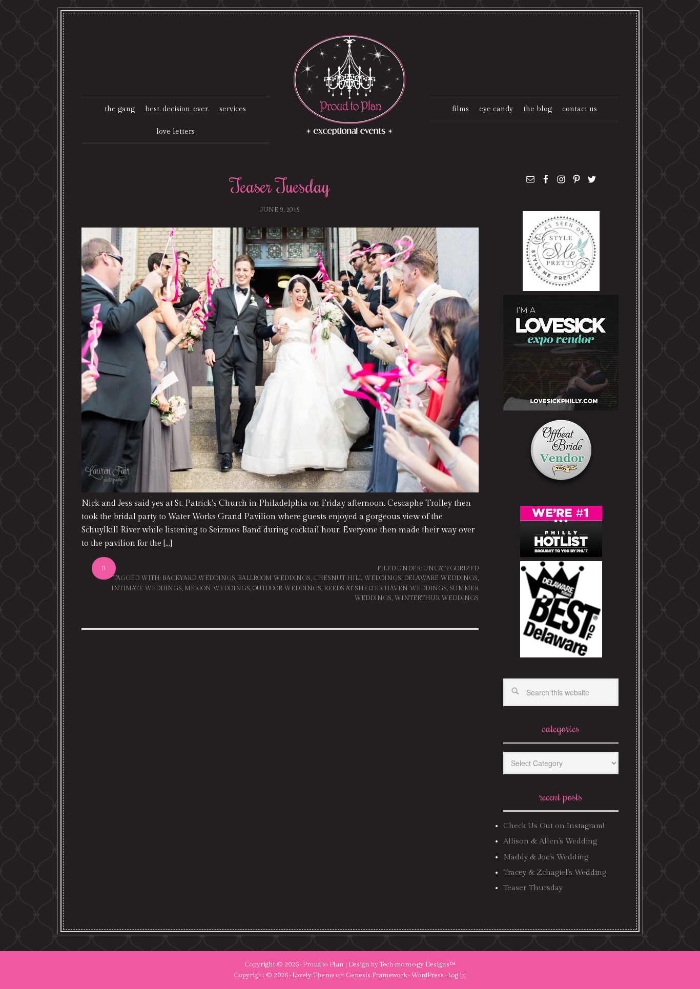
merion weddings (217, 588)
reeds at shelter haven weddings (385, 588)
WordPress (427, 975)
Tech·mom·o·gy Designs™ (418, 964)
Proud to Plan (323, 964)
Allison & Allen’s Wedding (550, 841)
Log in (457, 975)
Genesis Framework (376, 975)
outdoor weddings (287, 588)
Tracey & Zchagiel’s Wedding (554, 872)
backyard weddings (198, 578)
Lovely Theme (313, 975)
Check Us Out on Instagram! (553, 825)
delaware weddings (441, 578)
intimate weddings (146, 588)
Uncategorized (451, 568)
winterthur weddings (436, 598)
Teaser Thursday (533, 887)
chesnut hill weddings (357, 578)
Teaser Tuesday (280, 185)
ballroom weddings (274, 578)
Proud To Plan (350, 85)
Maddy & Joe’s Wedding (545, 857)
